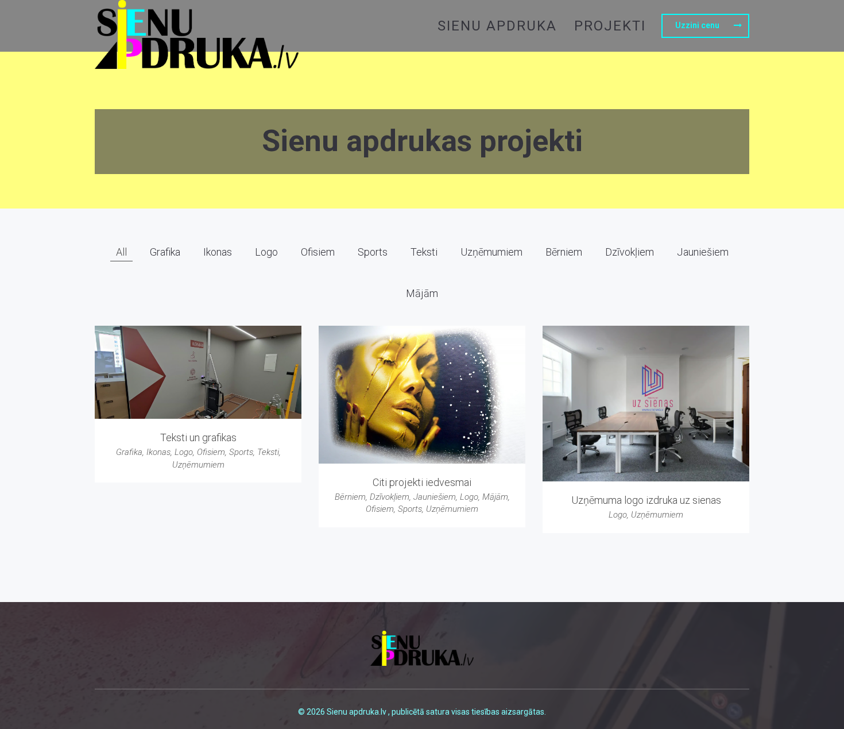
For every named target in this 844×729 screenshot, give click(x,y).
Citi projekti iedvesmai (422, 482)
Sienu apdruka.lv (357, 711)
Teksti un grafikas (198, 437)
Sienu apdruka (497, 26)
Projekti (610, 26)
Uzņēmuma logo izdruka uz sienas (646, 500)
